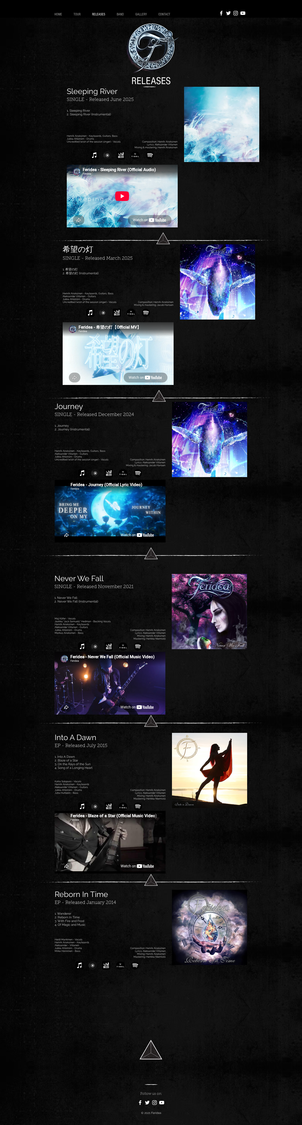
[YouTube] (243, 13)
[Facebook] (221, 13)
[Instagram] (236, 13)
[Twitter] (228, 13)
